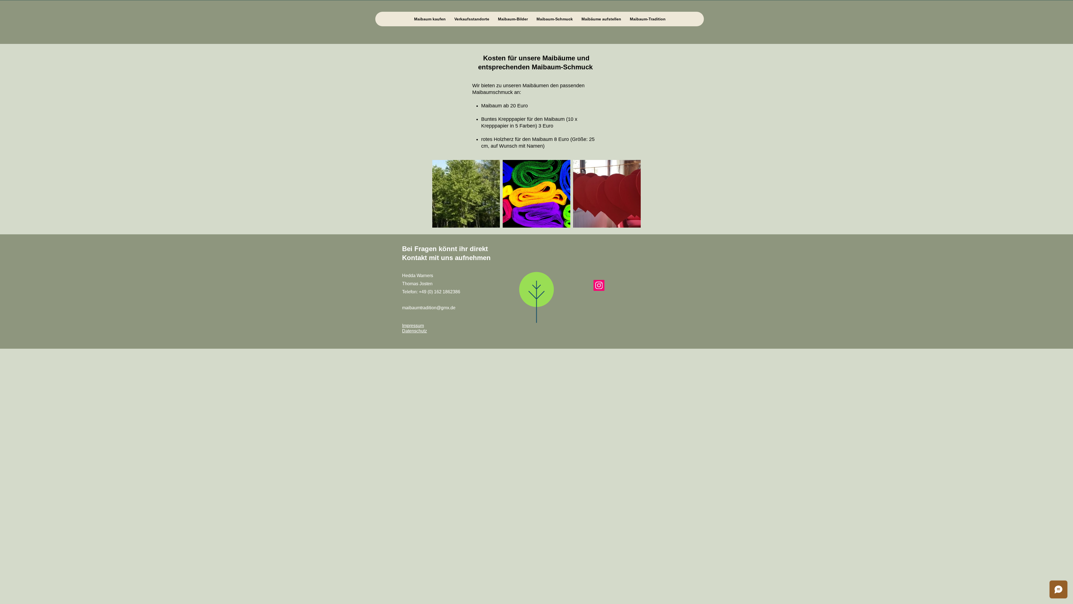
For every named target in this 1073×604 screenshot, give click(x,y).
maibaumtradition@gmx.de (428, 307)
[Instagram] (599, 285)
